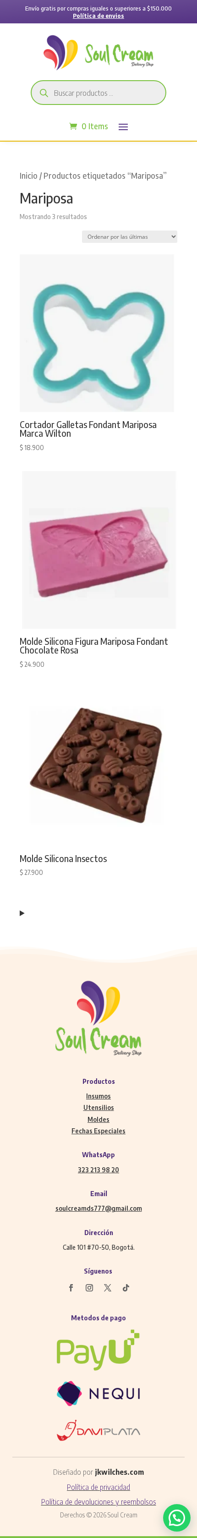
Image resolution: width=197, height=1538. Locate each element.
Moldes (98, 1119)
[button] (177, 1518)
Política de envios (98, 15)
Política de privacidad (98, 1487)
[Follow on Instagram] (89, 1287)
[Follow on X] (107, 1287)
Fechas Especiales (98, 1131)
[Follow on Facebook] (71, 1287)
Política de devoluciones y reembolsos (98, 1501)
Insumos (98, 1096)
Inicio (29, 175)
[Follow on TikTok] (126, 1287)
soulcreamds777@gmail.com (98, 1208)
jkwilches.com (119, 1472)
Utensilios (98, 1107)
